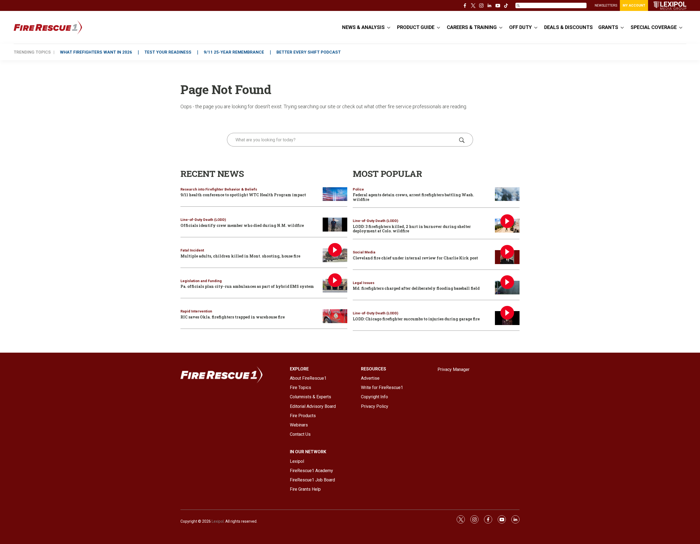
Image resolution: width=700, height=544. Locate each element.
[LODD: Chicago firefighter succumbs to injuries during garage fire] (507, 318)
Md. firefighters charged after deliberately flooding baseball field (416, 288)
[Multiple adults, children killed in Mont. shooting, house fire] (335, 255)
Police (358, 189)
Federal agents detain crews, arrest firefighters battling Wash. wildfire (413, 197)
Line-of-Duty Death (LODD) (203, 220)
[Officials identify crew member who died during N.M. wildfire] (335, 225)
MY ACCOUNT (634, 5)
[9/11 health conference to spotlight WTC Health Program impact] (335, 194)
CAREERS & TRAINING (472, 27)
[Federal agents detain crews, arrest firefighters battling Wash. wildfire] (507, 194)
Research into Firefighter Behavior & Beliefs (218, 189)
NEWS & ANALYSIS (363, 27)
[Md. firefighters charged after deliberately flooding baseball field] (507, 288)
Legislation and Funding (201, 281)
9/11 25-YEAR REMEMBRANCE (234, 52)
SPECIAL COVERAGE (654, 27)
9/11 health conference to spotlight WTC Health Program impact (243, 194)
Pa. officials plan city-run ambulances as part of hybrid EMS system (247, 286)
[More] (388, 27)
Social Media (364, 252)
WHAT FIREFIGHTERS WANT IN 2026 (96, 52)
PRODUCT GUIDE (415, 27)
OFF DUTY (520, 27)
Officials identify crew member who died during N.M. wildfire (242, 225)
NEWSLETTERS (606, 5)
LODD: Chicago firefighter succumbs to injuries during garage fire (416, 318)
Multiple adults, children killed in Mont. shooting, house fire (240, 256)
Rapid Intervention (196, 311)
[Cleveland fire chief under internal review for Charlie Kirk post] (507, 257)
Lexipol (218, 521)
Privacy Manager (453, 369)
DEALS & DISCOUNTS (568, 27)
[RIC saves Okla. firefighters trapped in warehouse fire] (335, 316)
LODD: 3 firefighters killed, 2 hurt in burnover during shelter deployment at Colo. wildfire (412, 229)
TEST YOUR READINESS (167, 52)
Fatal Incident (192, 250)
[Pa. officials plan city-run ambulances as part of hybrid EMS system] (335, 286)
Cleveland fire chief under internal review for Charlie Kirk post (415, 258)
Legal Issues (363, 283)
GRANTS (608, 27)
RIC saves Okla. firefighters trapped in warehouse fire (232, 317)
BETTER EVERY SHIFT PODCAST (308, 52)
